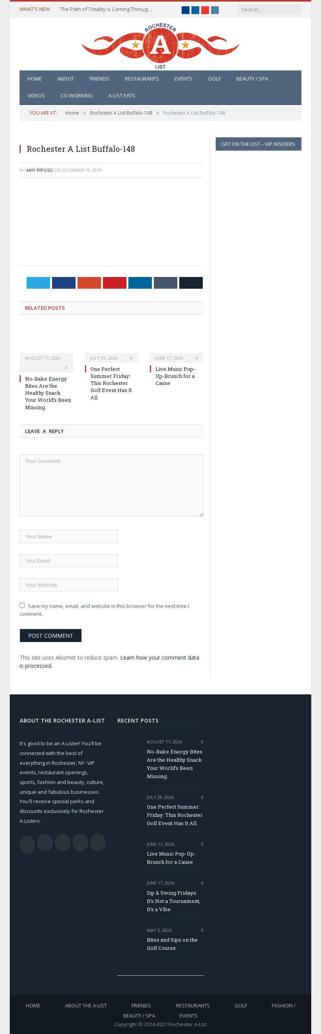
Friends (99, 78)
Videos (36, 95)
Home (34, 78)
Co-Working (77, 95)
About (66, 78)
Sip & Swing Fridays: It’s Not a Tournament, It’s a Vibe (173, 901)
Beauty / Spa (252, 78)
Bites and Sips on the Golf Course (172, 943)
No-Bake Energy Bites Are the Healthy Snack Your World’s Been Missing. (48, 393)
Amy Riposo (39, 170)
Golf (214, 78)
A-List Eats (121, 95)
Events (184, 78)
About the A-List (86, 1005)
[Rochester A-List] (160, 44)
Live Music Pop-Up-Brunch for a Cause (175, 376)
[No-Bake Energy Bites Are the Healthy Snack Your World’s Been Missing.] (46, 342)
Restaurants (142, 78)
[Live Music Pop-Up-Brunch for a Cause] (177, 342)
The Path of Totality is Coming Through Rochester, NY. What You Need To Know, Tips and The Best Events (107, 9)
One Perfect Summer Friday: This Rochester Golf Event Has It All (111, 383)
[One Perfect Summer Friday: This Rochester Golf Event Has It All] (112, 342)
